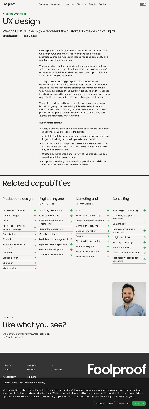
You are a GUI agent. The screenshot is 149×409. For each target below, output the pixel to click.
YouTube (31, 369)
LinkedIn (7, 365)
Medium (7, 369)
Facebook (57, 369)
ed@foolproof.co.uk (13, 337)
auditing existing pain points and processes (71, 81)
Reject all (123, 403)
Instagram (32, 365)
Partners (31, 376)
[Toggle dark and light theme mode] (143, 4)
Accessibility (9, 376)
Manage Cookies (104, 403)
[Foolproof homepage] (9, 4)
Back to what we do (16, 13)
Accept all (139, 403)
